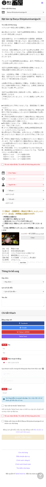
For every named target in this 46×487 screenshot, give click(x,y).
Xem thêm (23, 262)
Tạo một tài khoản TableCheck (14, 406)
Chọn (32, 238)
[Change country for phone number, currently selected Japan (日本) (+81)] (4, 363)
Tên (6, 345)
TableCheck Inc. (20, 474)
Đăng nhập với (7, 320)
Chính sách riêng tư (23, 460)
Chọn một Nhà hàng (9, 8)
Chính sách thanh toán (23, 464)
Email (7, 389)
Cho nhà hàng (23, 452)
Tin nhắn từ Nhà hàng (9, 25)
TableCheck (23, 336)
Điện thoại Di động (11, 359)
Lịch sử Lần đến (7, 288)
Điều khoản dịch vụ (23, 456)
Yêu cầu (4, 297)
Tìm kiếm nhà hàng (23, 468)
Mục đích (5, 278)
